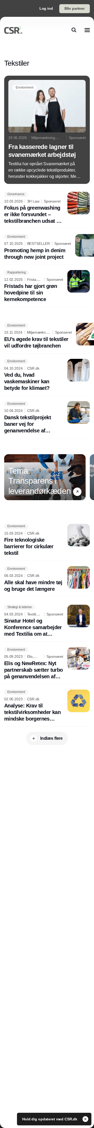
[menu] (87, 30)
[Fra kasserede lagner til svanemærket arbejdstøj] (47, 130)
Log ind (46, 8)
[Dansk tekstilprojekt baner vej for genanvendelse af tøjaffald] (47, 417)
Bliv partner (74, 8)
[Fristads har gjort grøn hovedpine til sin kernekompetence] (47, 286)
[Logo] (13, 30)
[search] (74, 30)
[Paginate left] (8, 477)
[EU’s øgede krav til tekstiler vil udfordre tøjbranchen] (47, 336)
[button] (77, 492)
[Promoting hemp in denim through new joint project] (47, 247)
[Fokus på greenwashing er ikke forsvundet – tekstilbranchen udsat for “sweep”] (47, 208)
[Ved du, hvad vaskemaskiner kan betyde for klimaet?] (47, 375)
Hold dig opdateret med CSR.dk (50, 1119)
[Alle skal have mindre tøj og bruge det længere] (47, 579)
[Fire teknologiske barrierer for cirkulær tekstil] (47, 540)
